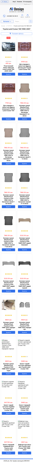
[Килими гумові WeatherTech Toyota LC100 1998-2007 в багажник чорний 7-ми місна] (8, 220)
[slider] (8, 57)
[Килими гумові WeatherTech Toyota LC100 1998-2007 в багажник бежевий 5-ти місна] (24, 88)
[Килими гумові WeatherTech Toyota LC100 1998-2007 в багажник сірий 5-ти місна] (24, 132)
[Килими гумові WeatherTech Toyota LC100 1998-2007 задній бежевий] (24, 220)
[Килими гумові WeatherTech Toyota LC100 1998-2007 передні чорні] (8, 346)
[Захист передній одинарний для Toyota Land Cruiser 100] (24, 387)
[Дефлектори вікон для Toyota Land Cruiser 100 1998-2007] (24, 427)
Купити (8, 74)
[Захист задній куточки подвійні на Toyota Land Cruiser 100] (8, 387)
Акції (14, 1)
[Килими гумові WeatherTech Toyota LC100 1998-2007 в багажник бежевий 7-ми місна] (8, 132)
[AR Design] (16, 10)
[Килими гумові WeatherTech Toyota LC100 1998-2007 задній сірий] (8, 263)
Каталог (6, 21)
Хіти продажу (27, 1)
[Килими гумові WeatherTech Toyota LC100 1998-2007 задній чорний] (24, 263)
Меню (5, 1)
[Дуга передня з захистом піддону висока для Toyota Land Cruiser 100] (24, 47)
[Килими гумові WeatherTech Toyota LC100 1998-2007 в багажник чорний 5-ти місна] (24, 177)
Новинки (19, 1)
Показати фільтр (17, 33)
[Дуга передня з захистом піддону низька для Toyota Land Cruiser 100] (8, 88)
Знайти (30, 21)
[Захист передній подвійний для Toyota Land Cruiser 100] (8, 427)
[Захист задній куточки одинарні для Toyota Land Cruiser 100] (24, 346)
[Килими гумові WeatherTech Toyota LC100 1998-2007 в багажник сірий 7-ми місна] (8, 177)
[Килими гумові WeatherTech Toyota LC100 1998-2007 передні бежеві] (8, 305)
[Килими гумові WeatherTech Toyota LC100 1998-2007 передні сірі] (24, 305)
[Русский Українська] (27, 4)
